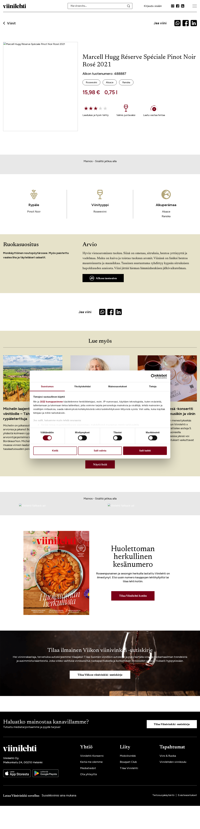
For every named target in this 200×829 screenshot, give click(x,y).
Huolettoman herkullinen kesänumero (133, 557)
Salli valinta (100, 450)
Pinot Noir (34, 211)
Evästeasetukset (187, 795)
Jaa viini (160, 23)
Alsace (166, 211)
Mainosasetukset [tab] (117, 386)
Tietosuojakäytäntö (163, 795)
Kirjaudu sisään (153, 6)
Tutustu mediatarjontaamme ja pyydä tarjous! (31, 727)
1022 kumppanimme (51, 401)
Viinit (11, 23)
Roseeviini (100, 211)
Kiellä (55, 450)
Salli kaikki (145, 450)
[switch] (82, 437)
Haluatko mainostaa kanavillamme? (46, 722)
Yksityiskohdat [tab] (82, 386)
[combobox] (100, 6)
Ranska (166, 216)
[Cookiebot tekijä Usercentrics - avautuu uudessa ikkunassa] (153, 376)
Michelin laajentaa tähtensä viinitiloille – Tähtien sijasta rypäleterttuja (26, 413)
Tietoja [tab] (153, 386)
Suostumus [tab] (47, 386)
